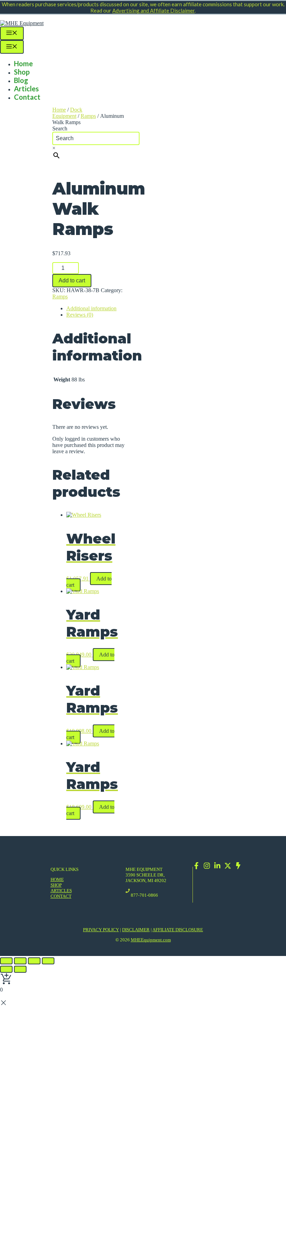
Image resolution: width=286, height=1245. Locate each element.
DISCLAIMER (136, 929)
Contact (27, 97)
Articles (26, 88)
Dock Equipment (67, 113)
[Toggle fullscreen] (34, 960)
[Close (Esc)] (6, 960)
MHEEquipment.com (151, 939)
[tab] (96, 308)
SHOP (56, 885)
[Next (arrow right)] (20, 969)
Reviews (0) (79, 315)
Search (59, 128)
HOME (57, 879)
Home (23, 63)
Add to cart (72, 280)
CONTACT (61, 896)
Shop (22, 72)
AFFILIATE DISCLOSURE (177, 929)
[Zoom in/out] (48, 960)
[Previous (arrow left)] (6, 969)
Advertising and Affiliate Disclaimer (153, 10)
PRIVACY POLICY (101, 929)
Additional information (91, 308)
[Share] (20, 960)
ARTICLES (61, 890)
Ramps (88, 116)
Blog (21, 80)
